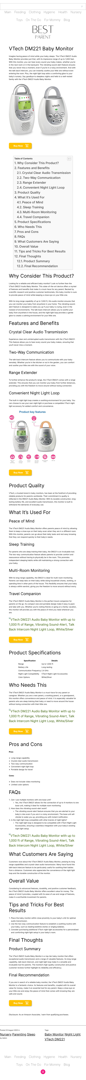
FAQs (21, 236)
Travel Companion (36, 217)
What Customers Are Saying (38, 241)
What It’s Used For (31, 197)
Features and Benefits (34, 168)
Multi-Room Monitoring (39, 212)
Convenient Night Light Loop (44, 187)
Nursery (5, 1034)
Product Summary (37, 261)
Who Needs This (30, 227)
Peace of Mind (32, 202)
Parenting (19, 1034)
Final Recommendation (41, 266)
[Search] (81, 6)
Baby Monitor (54, 1034)
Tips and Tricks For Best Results (42, 251)
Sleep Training (33, 207)
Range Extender (34, 182)
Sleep (31, 1034)
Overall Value (28, 246)
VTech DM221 (55, 1039)
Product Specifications (34, 222)
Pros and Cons (27, 232)
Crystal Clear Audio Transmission (46, 173)
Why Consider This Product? (38, 163)
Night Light (73, 1034)
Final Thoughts (30, 256)
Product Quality (29, 192)
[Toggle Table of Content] (68, 159)
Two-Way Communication (41, 178)
